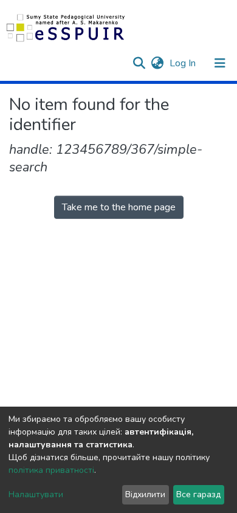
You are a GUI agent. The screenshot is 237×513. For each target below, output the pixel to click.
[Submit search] (139, 63)
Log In (184, 63)
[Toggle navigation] (220, 63)
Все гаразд (198, 494)
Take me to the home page (119, 207)
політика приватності (51, 470)
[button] (157, 63)
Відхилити (145, 494)
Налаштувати (36, 494)
